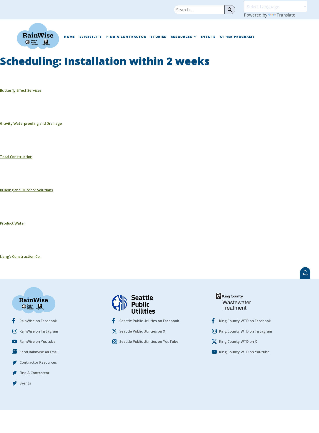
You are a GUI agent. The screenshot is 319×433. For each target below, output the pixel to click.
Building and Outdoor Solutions (26, 190)
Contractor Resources (38, 362)
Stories (159, 37)
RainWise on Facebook (38, 320)
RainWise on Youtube (38, 341)
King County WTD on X (238, 341)
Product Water (12, 223)
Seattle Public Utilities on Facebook (149, 320)
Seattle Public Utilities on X (142, 331)
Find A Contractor (126, 37)
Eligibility (90, 37)
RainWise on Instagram (39, 331)
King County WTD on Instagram (245, 331)
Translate (285, 15)
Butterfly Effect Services (20, 90)
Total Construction (16, 156)
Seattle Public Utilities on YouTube (148, 341)
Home (69, 37)
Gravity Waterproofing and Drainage (31, 123)
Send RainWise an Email (39, 352)
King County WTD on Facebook (245, 320)
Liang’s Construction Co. (20, 256)
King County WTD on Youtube (244, 352)
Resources (181, 37)
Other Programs (237, 37)
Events (208, 37)
